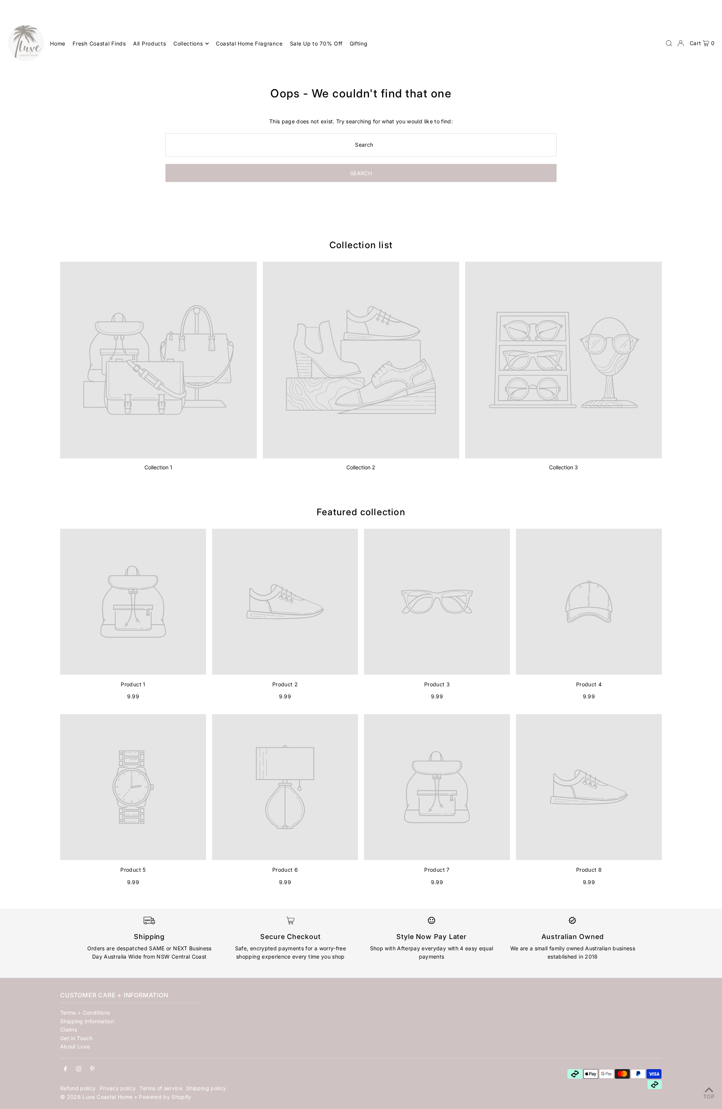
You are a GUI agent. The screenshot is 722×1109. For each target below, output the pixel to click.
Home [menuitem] (57, 43)
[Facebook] (65, 1069)
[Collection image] (158, 360)
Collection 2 (360, 467)
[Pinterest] (92, 1069)
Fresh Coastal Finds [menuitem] (99, 43)
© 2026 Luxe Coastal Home (96, 1097)
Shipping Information (87, 1021)
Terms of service (161, 1088)
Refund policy (78, 1088)
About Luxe (75, 1046)
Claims (68, 1029)
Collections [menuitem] (188, 43)
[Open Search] (669, 43)
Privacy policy (118, 1088)
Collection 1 (158, 467)
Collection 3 (563, 467)
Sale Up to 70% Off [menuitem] (316, 43)
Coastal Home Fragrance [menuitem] (249, 43)
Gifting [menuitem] (359, 43)
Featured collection (361, 512)
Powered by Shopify (165, 1097)
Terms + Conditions (85, 1012)
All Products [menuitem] (149, 43)
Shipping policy (206, 1088)
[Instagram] (78, 1069)
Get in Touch (76, 1038)
